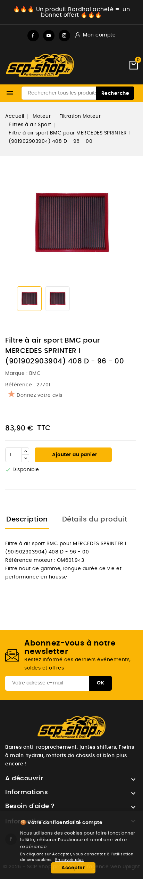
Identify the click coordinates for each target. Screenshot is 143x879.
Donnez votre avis (39, 395)
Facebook (33, 35)
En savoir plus (69, 860)
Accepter (73, 867)
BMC (35, 373)
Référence (18, 385)
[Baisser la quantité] (25, 458)
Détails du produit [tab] (94, 519)
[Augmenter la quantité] (25, 451)
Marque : (17, 373)
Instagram (64, 35)
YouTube (48, 35)
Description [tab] (27, 519)
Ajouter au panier (74, 454)
